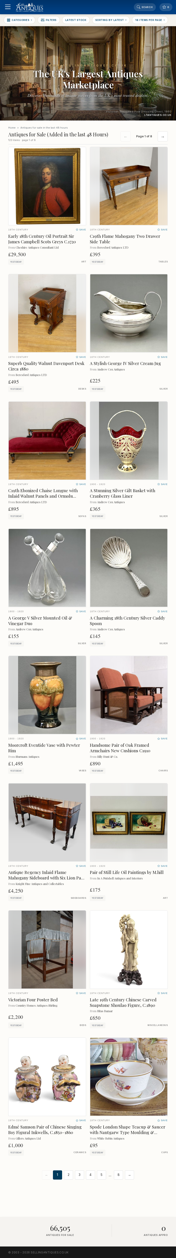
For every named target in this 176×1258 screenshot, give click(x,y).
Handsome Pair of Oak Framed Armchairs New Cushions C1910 (120, 747)
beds (83, 1025)
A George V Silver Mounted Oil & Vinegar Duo (40, 620)
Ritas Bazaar (105, 1011)
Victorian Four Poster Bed (33, 999)
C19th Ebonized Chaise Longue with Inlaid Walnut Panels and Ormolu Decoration (43, 496)
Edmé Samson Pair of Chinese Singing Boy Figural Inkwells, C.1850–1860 (45, 1129)
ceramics (80, 1152)
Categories (22, 20)
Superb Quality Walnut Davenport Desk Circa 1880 (46, 366)
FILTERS (51, 20)
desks (82, 389)
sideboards (78, 898)
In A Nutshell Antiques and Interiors (120, 878)
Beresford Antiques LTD (113, 247)
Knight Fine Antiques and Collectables (40, 884)
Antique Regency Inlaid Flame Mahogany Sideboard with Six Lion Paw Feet (46, 877)
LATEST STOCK (76, 20)
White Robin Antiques (110, 1138)
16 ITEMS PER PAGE (150, 20)
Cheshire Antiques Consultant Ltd (37, 247)
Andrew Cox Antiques (111, 369)
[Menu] (8, 7)
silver (164, 389)
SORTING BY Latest (111, 20)
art (83, 262)
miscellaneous (158, 1025)
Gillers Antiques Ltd (28, 1138)
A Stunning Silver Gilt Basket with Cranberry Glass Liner (122, 493)
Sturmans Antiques (27, 756)
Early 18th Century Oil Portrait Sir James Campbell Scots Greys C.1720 (42, 238)
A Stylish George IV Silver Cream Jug (125, 363)
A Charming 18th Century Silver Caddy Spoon (127, 620)
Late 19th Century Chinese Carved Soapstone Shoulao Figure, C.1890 (123, 1002)
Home (12, 127)
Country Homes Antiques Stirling (37, 1005)
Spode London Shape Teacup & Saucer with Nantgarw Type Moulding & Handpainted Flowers (127, 1132)
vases (82, 771)
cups (164, 1152)
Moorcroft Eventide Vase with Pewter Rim (44, 747)
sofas (82, 516)
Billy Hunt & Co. (107, 756)
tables (163, 262)
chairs (163, 771)
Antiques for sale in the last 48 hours (44, 127)
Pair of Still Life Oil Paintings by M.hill (127, 872)
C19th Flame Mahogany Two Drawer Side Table (125, 238)
